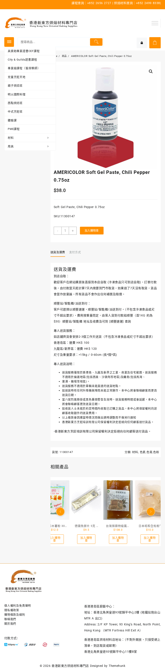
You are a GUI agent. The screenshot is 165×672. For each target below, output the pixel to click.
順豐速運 (116, 321)
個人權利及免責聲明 (17, 605)
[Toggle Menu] (154, 23)
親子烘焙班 (15, 85)
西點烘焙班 (15, 103)
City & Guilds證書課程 (22, 59)
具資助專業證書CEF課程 (24, 51)
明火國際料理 (17, 94)
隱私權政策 (11, 610)
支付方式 (75, 252)
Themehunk (117, 665)
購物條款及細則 (14, 614)
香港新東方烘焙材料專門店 (70, 665)
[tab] (59, 252)
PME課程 (14, 129)
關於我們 (10, 623)
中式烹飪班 (15, 111)
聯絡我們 (10, 619)
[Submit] (96, 42)
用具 (11, 146)
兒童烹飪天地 (17, 77)
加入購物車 (92, 230)
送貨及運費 (57, 252)
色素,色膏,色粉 (149, 452)
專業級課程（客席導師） (24, 68)
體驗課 (12, 120)
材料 (11, 137)
